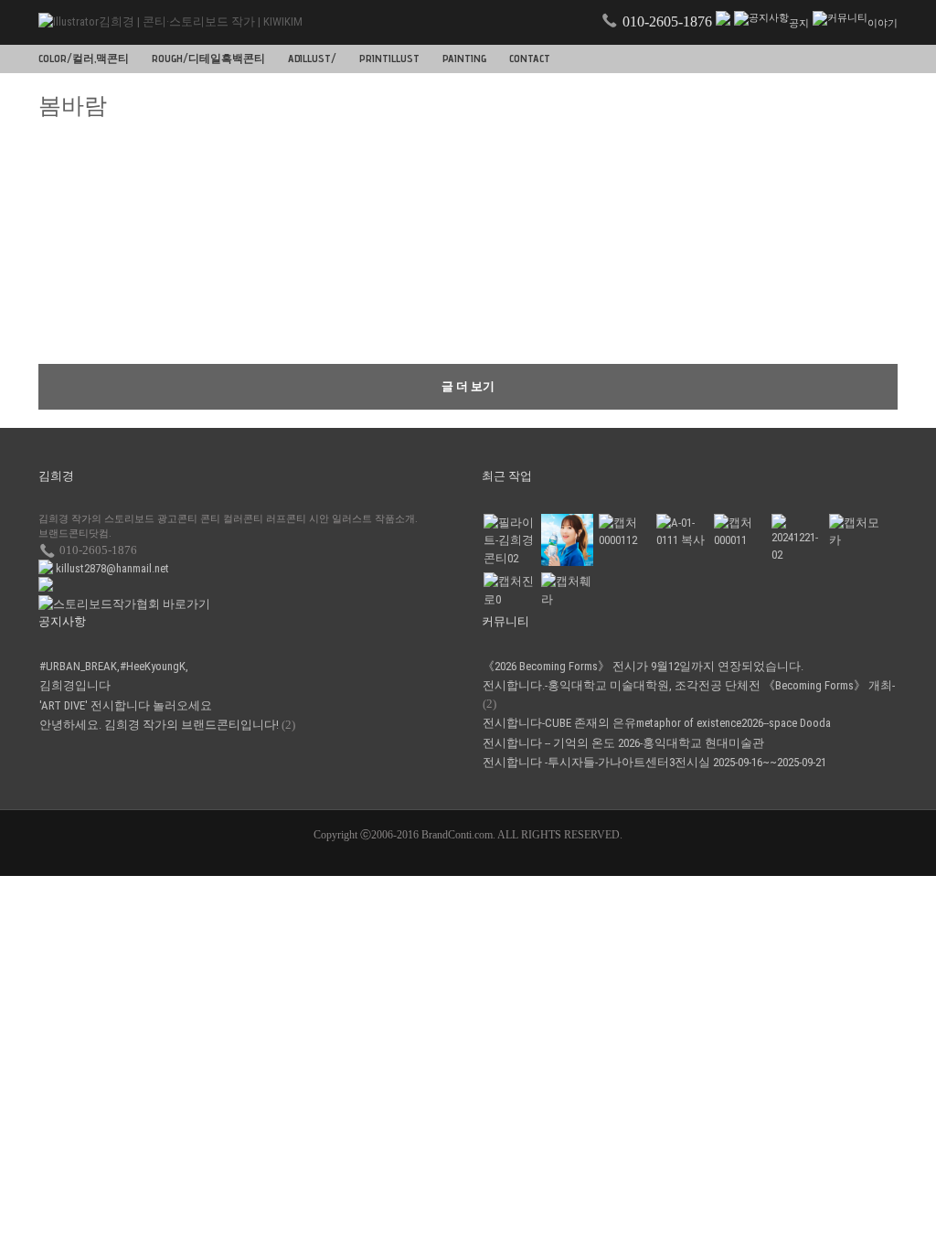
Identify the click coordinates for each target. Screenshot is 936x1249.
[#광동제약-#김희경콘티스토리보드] (624, 531)
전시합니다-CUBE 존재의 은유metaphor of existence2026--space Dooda (657, 723)
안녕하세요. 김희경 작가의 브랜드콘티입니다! (159, 724)
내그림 (62, 232)
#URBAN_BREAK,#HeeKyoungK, (113, 666)
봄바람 (62, 211)
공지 (799, 23)
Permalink (362, 219)
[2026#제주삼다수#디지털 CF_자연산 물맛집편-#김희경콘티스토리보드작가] (566, 540)
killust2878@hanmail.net (112, 568)
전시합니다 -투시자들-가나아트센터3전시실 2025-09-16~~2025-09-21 (654, 762)
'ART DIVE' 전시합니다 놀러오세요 (125, 705)
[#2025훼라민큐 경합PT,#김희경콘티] (566, 590)
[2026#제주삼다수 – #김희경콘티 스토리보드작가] (681, 531)
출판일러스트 (294, 331)
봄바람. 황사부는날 (309, 310)
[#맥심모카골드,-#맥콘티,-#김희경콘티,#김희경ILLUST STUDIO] (854, 531)
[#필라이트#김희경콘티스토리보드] (509, 541)
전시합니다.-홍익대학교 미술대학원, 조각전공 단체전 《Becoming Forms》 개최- (689, 685)
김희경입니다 (75, 685)
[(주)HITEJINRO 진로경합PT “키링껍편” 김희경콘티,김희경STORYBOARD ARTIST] (509, 590)
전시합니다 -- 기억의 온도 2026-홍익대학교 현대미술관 (623, 743)
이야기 (882, 23)
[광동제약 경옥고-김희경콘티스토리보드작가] (739, 531)
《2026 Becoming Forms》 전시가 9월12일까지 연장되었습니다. (643, 666)
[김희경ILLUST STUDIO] (797, 539)
